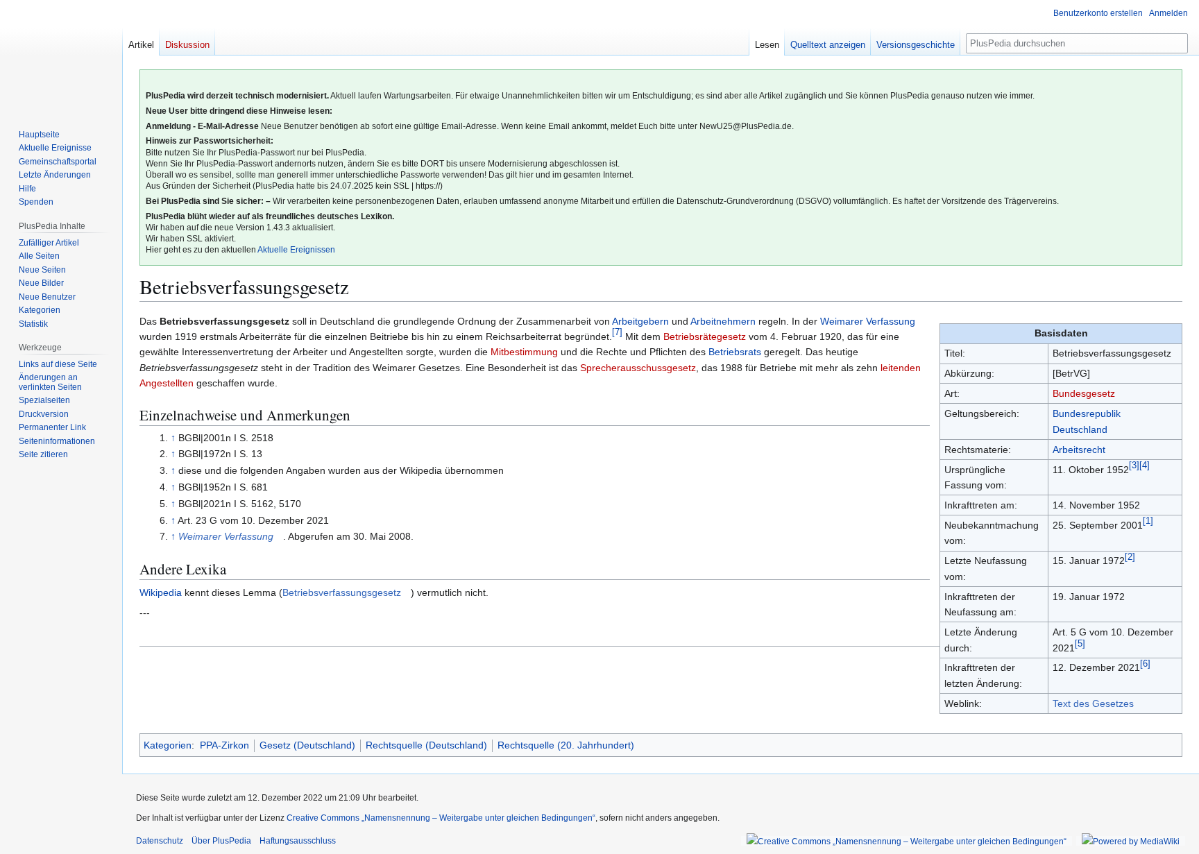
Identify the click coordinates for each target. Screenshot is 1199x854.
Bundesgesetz (1084, 393)
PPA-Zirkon (224, 745)
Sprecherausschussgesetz (638, 367)
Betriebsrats (734, 351)
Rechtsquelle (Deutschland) (426, 745)
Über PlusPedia (221, 841)
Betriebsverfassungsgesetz (341, 592)
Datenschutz (159, 841)
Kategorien (168, 745)
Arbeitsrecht (1079, 449)
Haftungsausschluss (298, 841)
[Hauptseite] (61, 55)
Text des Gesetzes (1093, 703)
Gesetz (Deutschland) (307, 745)
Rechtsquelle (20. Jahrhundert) (566, 745)
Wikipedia (160, 592)
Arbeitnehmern (723, 321)
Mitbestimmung (524, 351)
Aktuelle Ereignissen (296, 250)
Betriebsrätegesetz (704, 336)
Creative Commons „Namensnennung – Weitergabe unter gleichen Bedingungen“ (441, 818)
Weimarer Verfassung (867, 321)
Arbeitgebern (640, 321)
